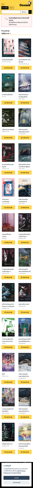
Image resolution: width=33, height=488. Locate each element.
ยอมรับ (17, 478)
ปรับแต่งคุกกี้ (16, 482)
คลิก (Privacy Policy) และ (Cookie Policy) (14, 472)
